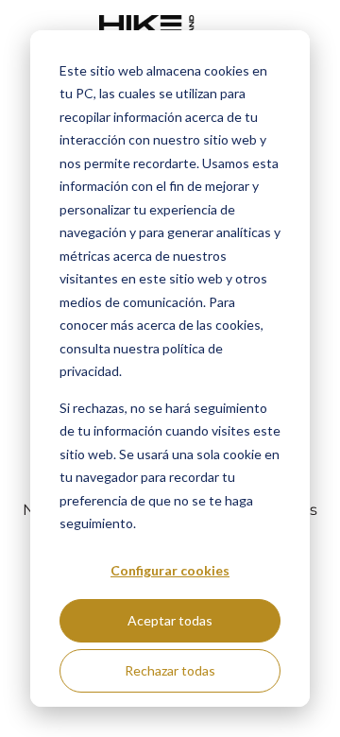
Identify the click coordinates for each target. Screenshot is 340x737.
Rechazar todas (170, 670)
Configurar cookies (170, 570)
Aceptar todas (170, 620)
